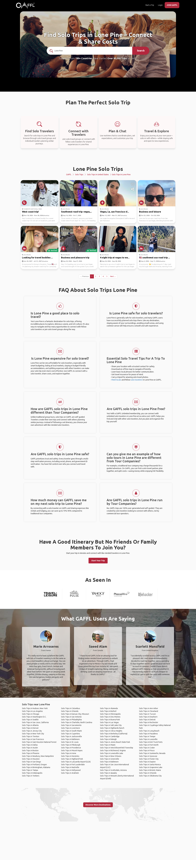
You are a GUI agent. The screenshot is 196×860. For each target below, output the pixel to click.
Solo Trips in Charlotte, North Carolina (76, 722)
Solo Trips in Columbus (70, 708)
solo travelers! (137, 380)
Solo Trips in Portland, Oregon (34, 764)
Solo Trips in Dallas (30, 745)
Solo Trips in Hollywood (71, 770)
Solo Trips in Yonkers (30, 776)
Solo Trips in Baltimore (70, 739)
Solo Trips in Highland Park (72, 759)
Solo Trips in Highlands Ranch (112, 728)
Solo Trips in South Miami (71, 731)
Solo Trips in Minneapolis (110, 714)
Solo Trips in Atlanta (30, 725)
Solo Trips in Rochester (148, 722)
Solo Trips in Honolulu (70, 756)
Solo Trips (79, 174)
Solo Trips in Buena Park (110, 720)
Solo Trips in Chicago (30, 714)
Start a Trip (149, 5)
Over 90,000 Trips (117, 58)
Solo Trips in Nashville (70, 767)
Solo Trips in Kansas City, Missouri (75, 714)
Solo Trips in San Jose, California (35, 722)
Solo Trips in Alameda (109, 708)
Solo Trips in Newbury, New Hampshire (38, 756)
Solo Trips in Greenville (109, 759)
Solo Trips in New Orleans (110, 756)
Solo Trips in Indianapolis (32, 773)
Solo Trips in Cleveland (148, 711)
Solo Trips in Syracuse (148, 756)
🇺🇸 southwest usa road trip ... (154, 257)
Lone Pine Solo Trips (98, 169)
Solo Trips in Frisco (147, 750)
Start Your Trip (98, 561)
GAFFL (68, 174)
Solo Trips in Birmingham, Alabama (36, 767)
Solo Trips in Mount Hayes (72, 750)
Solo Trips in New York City (33, 734)
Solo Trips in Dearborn (148, 717)
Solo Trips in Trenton (30, 736)
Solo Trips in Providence (71, 748)
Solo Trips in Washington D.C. (34, 717)
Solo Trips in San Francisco (33, 739)
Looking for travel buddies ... (37, 257)
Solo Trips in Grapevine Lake (150, 767)
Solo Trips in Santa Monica (150, 764)
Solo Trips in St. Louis (70, 742)
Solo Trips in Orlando (69, 711)
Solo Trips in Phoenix (30, 753)
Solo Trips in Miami (107, 745)
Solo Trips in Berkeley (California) (113, 734)
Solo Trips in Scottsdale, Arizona (113, 770)
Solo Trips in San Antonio (71, 717)
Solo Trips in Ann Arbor (148, 708)
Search (141, 50)
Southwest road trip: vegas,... (76, 211)
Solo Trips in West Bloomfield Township (116, 748)
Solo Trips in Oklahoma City (150, 776)
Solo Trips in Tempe (147, 736)
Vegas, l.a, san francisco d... (114, 211)
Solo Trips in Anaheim (70, 773)
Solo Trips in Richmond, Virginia (113, 750)
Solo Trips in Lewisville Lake (111, 753)
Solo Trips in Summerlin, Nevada (152, 753)
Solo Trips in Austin (30, 748)
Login (160, 5)
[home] (25, 5)
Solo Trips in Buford (108, 711)
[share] (54, 189)
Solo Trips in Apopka (108, 773)
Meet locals (116, 380)
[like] (54, 184)
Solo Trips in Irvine (68, 753)
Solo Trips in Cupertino (70, 734)
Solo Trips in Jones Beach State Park (115, 742)
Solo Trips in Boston (30, 750)
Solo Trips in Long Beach (149, 731)
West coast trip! (30, 211)
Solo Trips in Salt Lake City (111, 725)
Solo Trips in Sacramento (71, 725)
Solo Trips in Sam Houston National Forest (39, 742)
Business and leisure (150, 211)
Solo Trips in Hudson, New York (35, 708)
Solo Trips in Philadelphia (71, 720)
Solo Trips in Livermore (70, 728)
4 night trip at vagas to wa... (114, 257)
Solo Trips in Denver (30, 728)
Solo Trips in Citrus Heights (111, 731)
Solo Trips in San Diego (31, 762)
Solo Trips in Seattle (30, 720)
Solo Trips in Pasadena (148, 734)
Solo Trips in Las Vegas (109, 722)
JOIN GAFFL (172, 5)
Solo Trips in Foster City (149, 759)
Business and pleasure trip (75, 257)
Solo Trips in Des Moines (110, 717)
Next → (113, 276)
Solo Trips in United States (98, 174)
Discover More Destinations (98, 805)
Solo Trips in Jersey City (32, 731)
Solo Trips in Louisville (148, 739)
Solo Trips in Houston (31, 759)
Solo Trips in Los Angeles (32, 711)
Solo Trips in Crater (147, 748)
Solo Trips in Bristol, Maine (150, 770)
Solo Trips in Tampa (30, 770)
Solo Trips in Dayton (147, 762)
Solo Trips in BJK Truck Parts (151, 742)
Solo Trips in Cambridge (109, 736)
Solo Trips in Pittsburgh (70, 745)
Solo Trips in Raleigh (108, 739)
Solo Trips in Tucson (147, 714)
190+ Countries (83, 58)
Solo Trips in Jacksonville (71, 736)
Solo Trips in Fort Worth (149, 745)
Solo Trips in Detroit (147, 720)
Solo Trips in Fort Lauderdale (73, 764)
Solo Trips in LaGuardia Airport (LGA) (76, 762)
